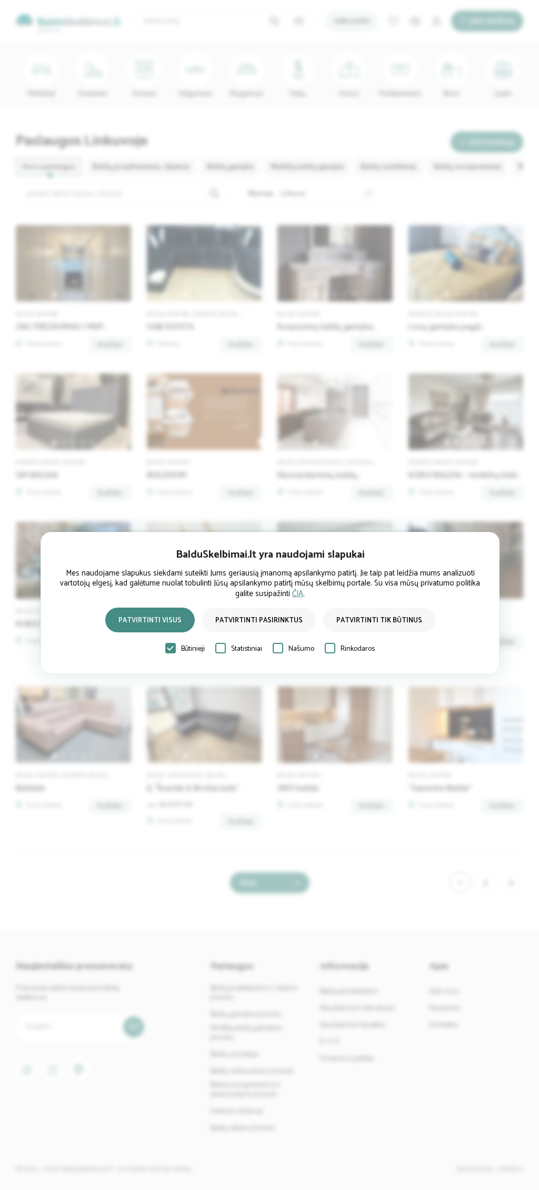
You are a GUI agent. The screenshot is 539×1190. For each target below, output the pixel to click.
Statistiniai (246, 649)
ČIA (297, 593)
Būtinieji (193, 649)
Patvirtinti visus (150, 620)
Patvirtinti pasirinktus (259, 620)
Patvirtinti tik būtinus (379, 620)
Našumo (301, 649)
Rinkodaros (358, 649)
